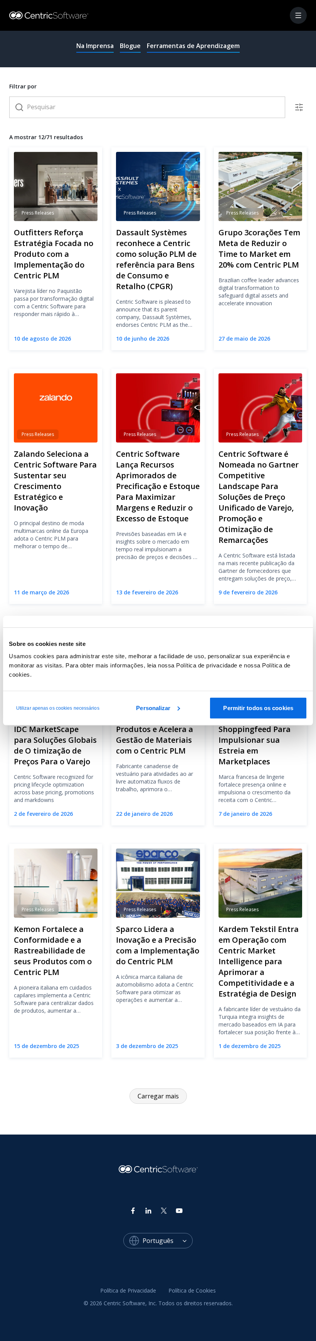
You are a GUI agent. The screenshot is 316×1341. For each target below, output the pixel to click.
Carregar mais (158, 1096)
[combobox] (168, 1240)
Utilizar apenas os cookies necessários (57, 707)
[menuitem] (128, 1291)
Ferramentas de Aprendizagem (193, 46)
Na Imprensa (95, 46)
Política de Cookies (192, 1290)
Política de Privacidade (128, 1290)
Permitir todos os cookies (258, 707)
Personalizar (153, 707)
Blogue (130, 46)
